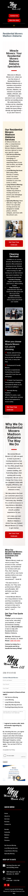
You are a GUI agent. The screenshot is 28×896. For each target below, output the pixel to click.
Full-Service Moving (11, 697)
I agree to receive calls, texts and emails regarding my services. (14, 725)
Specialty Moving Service (13, 704)
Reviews (6, 821)
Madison (6, 835)
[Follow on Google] (8, 885)
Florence (7, 840)
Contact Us (14, 16)
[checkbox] (3, 697)
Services (6, 819)
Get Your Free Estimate (14, 243)
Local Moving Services (11, 848)
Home (6, 813)
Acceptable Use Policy (9, 749)
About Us (7, 816)
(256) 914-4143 (15, 640)
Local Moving (9, 700)
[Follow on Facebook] (5, 885)
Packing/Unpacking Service (14, 707)
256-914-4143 (14, 20)
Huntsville (7, 832)
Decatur (6, 829)
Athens (6, 837)
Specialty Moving (9, 853)
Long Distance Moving (12, 702)
